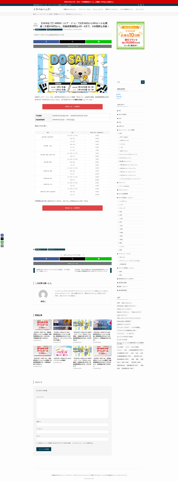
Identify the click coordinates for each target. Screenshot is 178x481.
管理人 (43, 301)
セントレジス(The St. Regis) (125, 336)
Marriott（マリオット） (123, 312)
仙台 (121, 225)
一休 (121, 147)
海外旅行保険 (123, 282)
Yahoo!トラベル (124, 140)
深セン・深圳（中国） (123, 362)
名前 (38, 421)
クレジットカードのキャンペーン (128, 154)
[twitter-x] (138, 5)
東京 (121, 236)
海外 (120, 275)
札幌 (121, 232)
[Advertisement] (72, 230)
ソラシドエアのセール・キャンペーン (130, 179)
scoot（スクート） (122, 315)
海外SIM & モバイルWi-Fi (126, 278)
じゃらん (122, 144)
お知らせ (121, 126)
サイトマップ (122, 475)
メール (39, 429)
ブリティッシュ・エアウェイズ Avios (129, 260)
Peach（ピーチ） (136, 312)
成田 (121, 229)
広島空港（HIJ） (138, 356)
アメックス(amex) (124, 186)
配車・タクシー (123, 286)
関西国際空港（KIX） (133, 365)
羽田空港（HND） (136, 362)
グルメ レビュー (123, 190)
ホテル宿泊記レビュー (110, 475)
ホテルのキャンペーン (125, 158)
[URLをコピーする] (2, 245)
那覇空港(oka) (121, 365)
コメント (39, 397)
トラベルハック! (41, 9)
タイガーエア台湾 (122, 339)
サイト (38, 436)
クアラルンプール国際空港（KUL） (126, 330)
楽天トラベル (123, 151)
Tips (120, 122)
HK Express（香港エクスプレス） (126, 306)
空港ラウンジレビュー (97, 475)
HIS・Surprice (124, 137)
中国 (120, 211)
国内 (120, 271)
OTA (120, 133)
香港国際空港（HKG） (128, 368)
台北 (121, 218)
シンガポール (123, 201)
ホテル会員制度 (123, 193)
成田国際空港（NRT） (123, 359)
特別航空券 (123, 264)
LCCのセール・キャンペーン (128, 175)
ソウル (122, 246)
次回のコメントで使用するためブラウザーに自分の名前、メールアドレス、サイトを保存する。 (66, 443)
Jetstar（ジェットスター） (124, 309)
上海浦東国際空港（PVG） (136, 350)
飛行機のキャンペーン (41, 29)
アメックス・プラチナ (123, 327)
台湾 (120, 215)
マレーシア (122, 208)
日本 (120, 222)
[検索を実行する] (143, 82)
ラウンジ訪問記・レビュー (126, 268)
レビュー (119, 350)
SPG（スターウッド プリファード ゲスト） (129, 318)
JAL (120, 110)
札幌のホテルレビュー (58, 475)
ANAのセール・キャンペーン (128, 168)
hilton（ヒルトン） (127, 303)
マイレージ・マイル (124, 253)
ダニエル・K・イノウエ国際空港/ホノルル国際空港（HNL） (130, 343)
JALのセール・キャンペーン (128, 172)
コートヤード (120, 333)
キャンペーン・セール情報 (126, 130)
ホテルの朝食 (135, 347)
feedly (119, 96)
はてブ (118, 98)
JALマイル (122, 257)
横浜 (121, 239)
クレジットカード (84, 475)
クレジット (122, 182)
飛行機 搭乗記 (123, 290)
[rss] (141, 5)
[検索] (143, 5)
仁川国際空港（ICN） (123, 353)
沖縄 (142, 359)
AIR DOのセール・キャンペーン (54, 29)
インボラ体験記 (135, 327)
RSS (119, 94)
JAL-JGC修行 (123, 114)
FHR (118, 303)
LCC (120, 118)
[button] (46, 41)
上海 (125, 350)
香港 (120, 250)
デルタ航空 (120, 347)
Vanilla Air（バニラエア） (124, 324)
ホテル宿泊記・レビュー (126, 197)
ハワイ (121, 204)
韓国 (120, 243)
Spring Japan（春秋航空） (124, 321)
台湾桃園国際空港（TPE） (124, 356)
